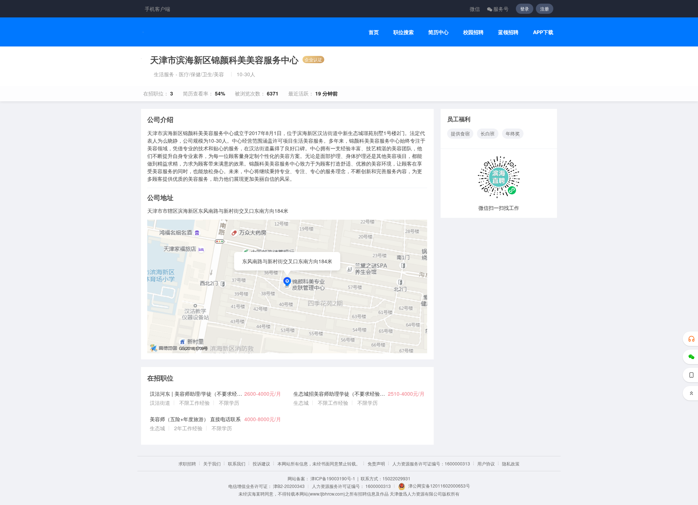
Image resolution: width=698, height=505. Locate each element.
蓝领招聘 (508, 32)
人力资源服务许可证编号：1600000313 (431, 463)
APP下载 (543, 32)
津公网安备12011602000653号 (439, 485)
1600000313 (378, 486)
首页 (374, 32)
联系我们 (236, 463)
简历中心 (438, 32)
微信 (475, 8)
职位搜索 (403, 32)
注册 (544, 8)
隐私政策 (511, 463)
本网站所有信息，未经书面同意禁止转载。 (318, 463)
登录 (524, 8)
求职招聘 (187, 463)
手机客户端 (157, 8)
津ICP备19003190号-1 (332, 478)
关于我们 (212, 463)
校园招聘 (473, 32)
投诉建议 (261, 463)
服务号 (501, 8)
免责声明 (376, 463)
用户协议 (486, 463)
